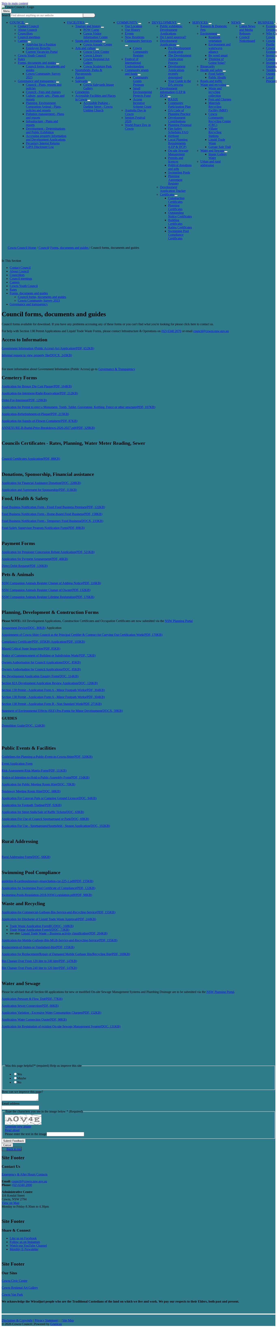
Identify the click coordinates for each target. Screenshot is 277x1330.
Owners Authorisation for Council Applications (41, 662)
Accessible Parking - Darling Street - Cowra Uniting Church (98, 106)
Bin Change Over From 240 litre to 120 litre (39, 968)
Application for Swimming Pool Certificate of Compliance (48, 888)
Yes (19, 1074)
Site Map (68, 1320)
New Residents (134, 37)
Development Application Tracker (173, 188)
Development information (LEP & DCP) (173, 92)
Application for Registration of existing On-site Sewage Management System (61, 1026)
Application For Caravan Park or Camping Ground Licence (49, 798)
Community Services (138, 40)
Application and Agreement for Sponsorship (39, 490)
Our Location (133, 26)
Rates (21, 59)
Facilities (75, 22)
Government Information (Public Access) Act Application (48, 348)
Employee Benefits (38, 48)
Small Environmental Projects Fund (142, 92)
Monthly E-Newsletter (24, 1249)
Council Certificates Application (31, 458)
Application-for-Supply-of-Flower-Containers (39, 421)
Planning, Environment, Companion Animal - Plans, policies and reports (43, 106)
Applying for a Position (41, 44)
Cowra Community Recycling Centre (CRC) (219, 119)
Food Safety (216, 73)
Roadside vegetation (215, 38)
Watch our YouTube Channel (28, 1245)
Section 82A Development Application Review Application (50, 683)
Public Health (217, 77)
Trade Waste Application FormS (39, 929)
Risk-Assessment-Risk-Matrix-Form (34, 770)
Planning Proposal (179, 125)
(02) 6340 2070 (171, 331)
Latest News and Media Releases (247, 29)
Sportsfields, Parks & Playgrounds (88, 71)
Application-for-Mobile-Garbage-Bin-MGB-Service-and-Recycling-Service (59, 940)
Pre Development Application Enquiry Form (40, 676)
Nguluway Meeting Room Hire (31, 791)
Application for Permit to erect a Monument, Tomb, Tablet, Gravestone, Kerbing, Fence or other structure (78, 407)
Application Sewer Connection (30, 1005)
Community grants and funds (137, 71)
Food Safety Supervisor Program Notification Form (43, 528)
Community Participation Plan (179, 104)
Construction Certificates (176, 199)
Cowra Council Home (22, 247)
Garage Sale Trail (219, 147)
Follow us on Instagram (25, 1242)
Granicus (56, 1324)
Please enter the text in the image (26, 1134)
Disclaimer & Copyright (17, 1320)
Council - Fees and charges (43, 92)
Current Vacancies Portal (42, 51)
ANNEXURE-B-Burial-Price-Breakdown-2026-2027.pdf (48, 428)
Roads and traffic (211, 81)
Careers (23, 40)
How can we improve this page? (22, 1091)
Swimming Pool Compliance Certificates (178, 234)
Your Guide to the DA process (179, 82)
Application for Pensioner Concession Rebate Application (48, 552)
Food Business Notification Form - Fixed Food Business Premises (53, 507)
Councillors (25, 33)
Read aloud (12, 1130)
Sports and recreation (88, 40)
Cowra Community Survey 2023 (39, 300)
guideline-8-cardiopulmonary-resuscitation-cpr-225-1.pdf (47, 881)
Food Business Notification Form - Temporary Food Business (52, 521)
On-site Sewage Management (178, 152)
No (19, 1082)
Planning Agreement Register (175, 179)
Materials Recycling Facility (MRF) (218, 106)
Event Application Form (17, 763)
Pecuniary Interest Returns (43, 143)
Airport (80, 77)
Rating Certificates (180, 227)
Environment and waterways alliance (219, 48)
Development (164, 22)
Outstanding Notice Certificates (180, 214)
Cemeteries (82, 92)
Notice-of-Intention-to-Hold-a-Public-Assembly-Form (45, 777)
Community (127, 22)
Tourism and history (88, 26)
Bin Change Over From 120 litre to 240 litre (39, 961)
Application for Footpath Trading (31, 805)
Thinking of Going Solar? (216, 60)
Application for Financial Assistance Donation (41, 483)
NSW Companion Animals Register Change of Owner (46, 590)
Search (6, 15)
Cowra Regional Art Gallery (20, 1287)
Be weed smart (218, 55)
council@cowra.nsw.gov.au (211, 331)
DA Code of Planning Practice (179, 112)
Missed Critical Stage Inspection (31, 648)
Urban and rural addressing (210, 163)
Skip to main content (15, 3)
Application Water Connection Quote (34, 1019)
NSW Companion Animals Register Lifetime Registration (48, 597)
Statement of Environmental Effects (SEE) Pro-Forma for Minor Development (62, 710)
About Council (27, 30)
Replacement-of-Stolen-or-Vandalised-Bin (38, 947)
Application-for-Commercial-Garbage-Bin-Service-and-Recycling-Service (58, 912)
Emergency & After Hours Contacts (24, 1174)
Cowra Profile (270, 42)
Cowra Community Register (140, 51)
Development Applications (168, 42)
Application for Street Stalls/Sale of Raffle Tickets (43, 812)
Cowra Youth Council (32, 55)
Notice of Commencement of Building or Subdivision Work (49, 655)
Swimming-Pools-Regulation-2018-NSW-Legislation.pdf (47, 895)
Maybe (21, 1078)
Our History (132, 30)
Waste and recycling (213, 84)
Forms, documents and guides (37, 62)
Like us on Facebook (23, 1238)
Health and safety (211, 70)
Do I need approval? (173, 37)
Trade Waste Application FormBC (42, 926)
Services (200, 22)
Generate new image (18, 1126)
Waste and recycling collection (215, 92)
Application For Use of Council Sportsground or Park (45, 819)
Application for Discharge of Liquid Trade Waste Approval (49, 919)
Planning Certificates (175, 207)
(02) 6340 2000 (22, 1185)
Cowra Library (92, 55)
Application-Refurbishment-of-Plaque (35, 414)
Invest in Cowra (271, 57)
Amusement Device (24, 628)
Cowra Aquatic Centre (97, 44)
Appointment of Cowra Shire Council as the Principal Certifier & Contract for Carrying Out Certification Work (82, 634)
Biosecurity (207, 66)
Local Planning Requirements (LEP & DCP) (178, 143)
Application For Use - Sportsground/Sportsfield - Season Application (56, 826)
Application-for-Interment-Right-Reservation (40, 393)
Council (44, 247)
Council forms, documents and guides (42, 297)
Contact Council (28, 26)
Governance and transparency (37, 81)
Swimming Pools (179, 172)
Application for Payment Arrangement (35, 559)
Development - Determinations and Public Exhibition (45, 130)
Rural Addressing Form (26, 857)
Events (129, 33)
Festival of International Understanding (134, 62)
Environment (208, 33)
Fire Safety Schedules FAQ (178, 130)
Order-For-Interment (24, 400)
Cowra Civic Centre (96, 51)
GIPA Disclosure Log (40, 147)
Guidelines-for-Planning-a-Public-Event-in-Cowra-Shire (47, 756)
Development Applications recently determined (176, 72)
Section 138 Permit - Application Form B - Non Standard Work (52, 704)
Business (266, 22)
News (235, 22)
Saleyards (81, 81)
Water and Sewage (212, 150)
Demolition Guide (23, 725)
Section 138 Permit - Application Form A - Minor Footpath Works (53, 690)
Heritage (173, 136)
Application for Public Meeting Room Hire (38, 784)
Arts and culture (85, 48)
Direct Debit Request (25, 566)
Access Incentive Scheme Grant (142, 103)
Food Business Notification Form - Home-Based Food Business (52, 514)
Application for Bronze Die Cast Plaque (37, 386)
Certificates (167, 194)
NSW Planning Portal (179, 621)
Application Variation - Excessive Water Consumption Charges (51, 1012)
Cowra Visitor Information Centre (95, 35)
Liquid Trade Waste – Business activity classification (64, 933)
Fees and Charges (219, 99)
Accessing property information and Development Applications (46, 137)
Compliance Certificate (26, 641)
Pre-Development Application (179, 49)
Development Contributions (177, 119)
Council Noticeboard (247, 38)
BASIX (173, 99)
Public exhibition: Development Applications (171, 29)
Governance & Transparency (116, 369)
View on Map (10, 1203)
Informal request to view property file (37, 355)
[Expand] (26, 23)
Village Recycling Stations (214, 132)
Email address (10, 1103)
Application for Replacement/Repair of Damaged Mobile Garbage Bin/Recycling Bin (66, 954)
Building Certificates (175, 221)
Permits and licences (175, 159)
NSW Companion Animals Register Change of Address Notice (51, 583)
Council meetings (29, 37)
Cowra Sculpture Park (97, 66)
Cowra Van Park (12, 1294)
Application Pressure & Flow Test (32, 998)
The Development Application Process (179, 59)
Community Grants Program (140, 81)
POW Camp (91, 30)
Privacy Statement (46, 1320)
